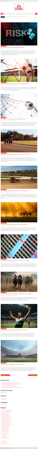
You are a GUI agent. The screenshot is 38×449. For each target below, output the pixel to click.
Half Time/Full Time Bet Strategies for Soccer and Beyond (12, 364)
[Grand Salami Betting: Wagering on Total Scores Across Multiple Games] (19, 70)
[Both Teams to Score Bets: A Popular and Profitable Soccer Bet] (19, 105)
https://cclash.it (4, 434)
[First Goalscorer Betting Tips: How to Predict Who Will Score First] (19, 316)
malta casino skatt (3, 441)
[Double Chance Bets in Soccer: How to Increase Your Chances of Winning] (19, 246)
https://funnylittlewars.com (6, 427)
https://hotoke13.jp (4, 438)
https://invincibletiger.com (5, 432)
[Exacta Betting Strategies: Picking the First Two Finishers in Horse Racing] (19, 140)
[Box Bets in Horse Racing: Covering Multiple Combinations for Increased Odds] (19, 282)
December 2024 (4, 398)
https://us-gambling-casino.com (6, 416)
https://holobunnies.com (5, 429)
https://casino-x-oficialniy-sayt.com (7, 423)
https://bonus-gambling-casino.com (7, 424)
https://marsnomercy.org (5, 428)
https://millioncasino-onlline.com (6, 411)
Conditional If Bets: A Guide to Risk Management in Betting (12, 47)
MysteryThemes (10, 448)
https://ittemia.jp (4, 437)
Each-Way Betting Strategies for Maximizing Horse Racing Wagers (14, 224)
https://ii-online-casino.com (6, 412)
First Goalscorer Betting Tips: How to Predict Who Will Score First (14, 330)
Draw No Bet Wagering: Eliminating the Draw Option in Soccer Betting (12, 383)
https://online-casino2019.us (6, 419)
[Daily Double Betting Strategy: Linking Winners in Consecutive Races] (19, 177)
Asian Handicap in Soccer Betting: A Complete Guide (13, 16)
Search (11, 375)
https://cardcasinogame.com (6, 414)
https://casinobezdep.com (5, 413)
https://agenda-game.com (5, 430)
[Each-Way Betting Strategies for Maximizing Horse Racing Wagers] (19, 212)
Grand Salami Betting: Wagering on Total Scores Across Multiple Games (15, 83)
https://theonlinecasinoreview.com (7, 410)
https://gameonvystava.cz (5, 426)
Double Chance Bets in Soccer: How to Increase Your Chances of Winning (15, 260)
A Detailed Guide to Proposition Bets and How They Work (10, 382)
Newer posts (34, 375)
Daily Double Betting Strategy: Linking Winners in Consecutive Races (14, 190)
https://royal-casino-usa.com (6, 417)
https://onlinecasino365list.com (6, 421)
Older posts (4, 375)
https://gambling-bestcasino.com (6, 422)
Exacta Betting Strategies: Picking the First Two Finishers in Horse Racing (15, 154)
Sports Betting (3, 46)
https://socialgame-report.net (6, 435)
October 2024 (4, 399)
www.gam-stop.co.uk (4, 442)
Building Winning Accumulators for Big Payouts (8, 386)
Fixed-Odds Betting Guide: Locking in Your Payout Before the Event (11, 387)
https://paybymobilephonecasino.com (7, 418)
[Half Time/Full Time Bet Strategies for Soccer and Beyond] (19, 351)
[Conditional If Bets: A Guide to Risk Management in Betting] (19, 33)
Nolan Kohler (10, 49)
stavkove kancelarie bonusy (5, 443)
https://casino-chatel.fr (5, 433)
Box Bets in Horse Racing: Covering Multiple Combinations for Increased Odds (16, 293)
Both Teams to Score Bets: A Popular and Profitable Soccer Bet (13, 119)
